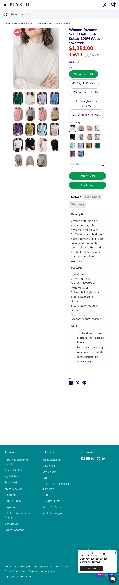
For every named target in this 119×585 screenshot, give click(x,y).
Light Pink (97, 137)
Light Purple (80, 145)
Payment (10, 507)
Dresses (54, 566)
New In (8, 566)
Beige (72, 128)
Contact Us (11, 524)
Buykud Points (14, 470)
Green (97, 145)
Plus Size (64, 566)
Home (7, 23)
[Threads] (104, 458)
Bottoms (43, 566)
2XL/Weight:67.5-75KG (86, 115)
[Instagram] (93, 458)
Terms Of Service (53, 507)
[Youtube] (88, 458)
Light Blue (72, 145)
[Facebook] (83, 458)
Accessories (41, 571)
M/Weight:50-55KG (83, 83)
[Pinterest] (98, 458)
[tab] (76, 197)
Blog (46, 495)
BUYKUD (26, 576)
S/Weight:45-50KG (83, 74)
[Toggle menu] (5, 5)
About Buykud (52, 460)
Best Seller (25, 566)
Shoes (24, 571)
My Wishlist (12, 476)
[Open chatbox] (113, 579)
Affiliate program (53, 513)
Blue (80, 153)
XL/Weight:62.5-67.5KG (86, 103)
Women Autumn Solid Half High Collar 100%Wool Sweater (42, 23)
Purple (72, 153)
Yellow (89, 145)
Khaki (80, 128)
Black (72, 137)
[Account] (105, 4)
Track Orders (13, 482)
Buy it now (87, 185)
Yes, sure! (91, 568)
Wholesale (50, 472)
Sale (15, 566)
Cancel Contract (14, 530)
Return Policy (13, 501)
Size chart (49, 466)
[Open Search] (5, 14)
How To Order (14, 488)
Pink (89, 128)
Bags (31, 571)
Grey (80, 137)
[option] (36, 60)
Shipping (10, 495)
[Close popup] (104, 553)
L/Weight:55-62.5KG (84, 92)
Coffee (89, 137)
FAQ (45, 478)
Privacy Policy (51, 501)
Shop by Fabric (11, 571)
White (97, 128)
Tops (76, 61)
